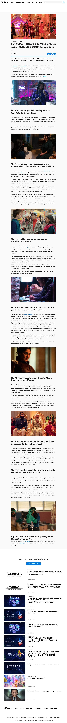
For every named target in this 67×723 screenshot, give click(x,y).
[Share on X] (50, 54)
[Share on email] (52, 54)
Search (63, 2)
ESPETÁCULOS (38, 708)
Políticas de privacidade (11, 717)
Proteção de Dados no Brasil (21, 717)
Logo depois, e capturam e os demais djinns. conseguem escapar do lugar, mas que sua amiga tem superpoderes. (32, 487)
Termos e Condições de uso (31, 717)
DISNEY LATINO (53, 708)
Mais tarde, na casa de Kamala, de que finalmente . (32, 272)
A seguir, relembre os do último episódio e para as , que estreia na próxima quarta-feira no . (32, 75)
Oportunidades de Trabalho (42, 717)
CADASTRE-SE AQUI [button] (33, 563)
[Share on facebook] (48, 54)
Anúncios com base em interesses (54, 717)
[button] (39, 2)
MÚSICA (46, 708)
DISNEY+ (16, 708)
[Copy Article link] (55, 54)
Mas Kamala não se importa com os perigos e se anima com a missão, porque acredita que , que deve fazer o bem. (32, 342)
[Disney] (4, 2)
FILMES (21, 708)
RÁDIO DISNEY (29, 708)
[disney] (7, 708)
